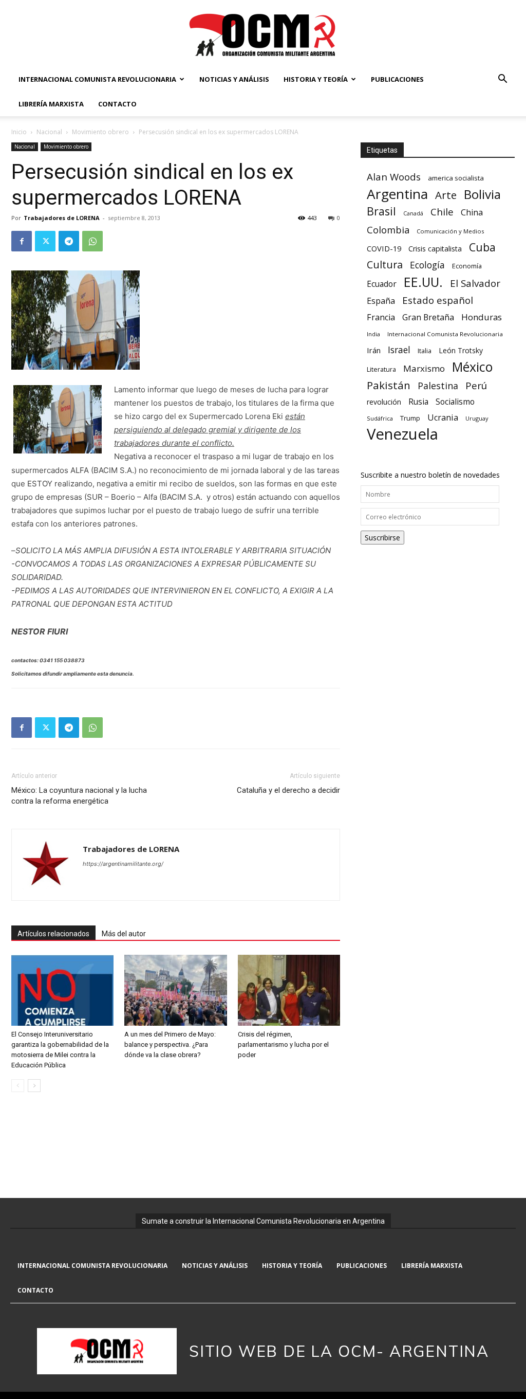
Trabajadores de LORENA (62, 218)
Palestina (438, 385)
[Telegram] (69, 241)
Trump (410, 418)
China (472, 212)
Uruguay (476, 418)
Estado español (437, 300)
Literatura (381, 369)
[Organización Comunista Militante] (263, 34)
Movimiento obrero (100, 132)
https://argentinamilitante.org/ (123, 863)
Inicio (19, 132)
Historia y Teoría (316, 79)
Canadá (413, 213)
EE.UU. (423, 282)
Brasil (381, 211)
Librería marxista (51, 103)
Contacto (117, 103)
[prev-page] (17, 1085)
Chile (442, 211)
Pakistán (388, 385)
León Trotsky (461, 350)
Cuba (482, 247)
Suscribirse (382, 537)
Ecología (427, 265)
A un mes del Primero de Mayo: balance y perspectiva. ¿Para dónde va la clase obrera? (170, 1044)
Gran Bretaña (428, 317)
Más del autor (124, 934)
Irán (374, 350)
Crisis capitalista (435, 248)
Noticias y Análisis (234, 79)
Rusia (418, 401)
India (373, 334)
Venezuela (402, 434)
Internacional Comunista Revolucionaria (97, 79)
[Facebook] (21, 241)
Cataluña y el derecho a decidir (288, 790)
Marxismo (424, 368)
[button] (502, 80)
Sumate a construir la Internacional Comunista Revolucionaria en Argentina (263, 1221)
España (381, 301)
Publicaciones (397, 79)
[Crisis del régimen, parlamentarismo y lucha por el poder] (289, 990)
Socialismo (455, 401)
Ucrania (442, 417)
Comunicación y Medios (450, 231)
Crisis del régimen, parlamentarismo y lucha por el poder (283, 1044)
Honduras (481, 317)
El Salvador (475, 283)
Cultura (385, 264)
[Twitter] (45, 241)
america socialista (456, 178)
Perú (476, 385)
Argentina (397, 194)
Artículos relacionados (53, 934)
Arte (446, 195)
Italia (424, 351)
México (472, 366)
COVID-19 (384, 248)
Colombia (388, 229)
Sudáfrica (380, 418)
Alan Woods (394, 176)
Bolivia (482, 194)
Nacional (49, 132)
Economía (467, 265)
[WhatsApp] (92, 241)
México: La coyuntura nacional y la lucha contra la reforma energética (79, 796)
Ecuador (382, 284)
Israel (399, 349)
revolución (384, 402)
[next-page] (34, 1085)
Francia (381, 317)
